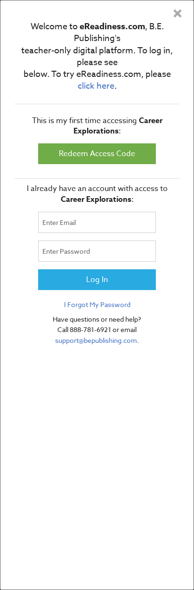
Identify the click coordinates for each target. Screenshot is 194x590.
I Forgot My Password (97, 304)
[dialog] (97, 295)
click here (96, 86)
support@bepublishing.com (96, 340)
